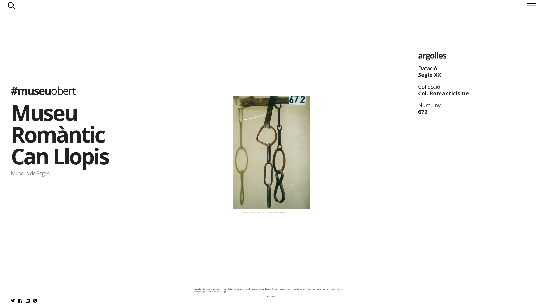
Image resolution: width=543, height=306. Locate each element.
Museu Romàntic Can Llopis (59, 134)
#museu (43, 90)
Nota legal (221, 291)
